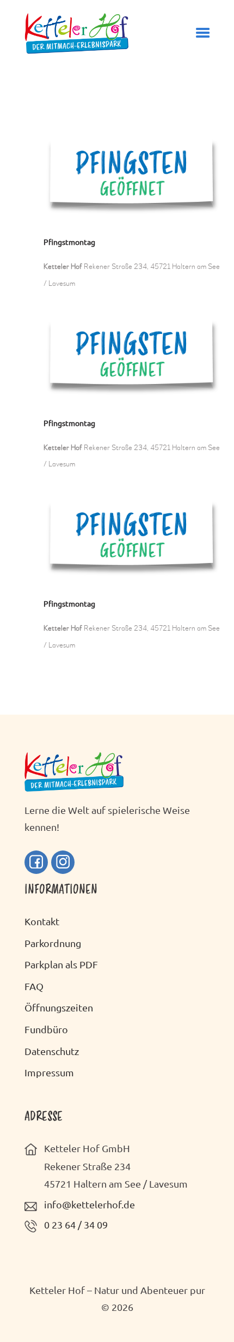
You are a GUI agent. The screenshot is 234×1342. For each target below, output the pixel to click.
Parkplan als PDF (61, 964)
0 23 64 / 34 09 (76, 1224)
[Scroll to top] (209, 1311)
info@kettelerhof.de (89, 1204)
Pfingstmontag (69, 242)
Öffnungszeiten (58, 1007)
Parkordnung (52, 943)
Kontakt (41, 921)
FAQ (34, 986)
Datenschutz (51, 1051)
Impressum (49, 1072)
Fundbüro (46, 1029)
